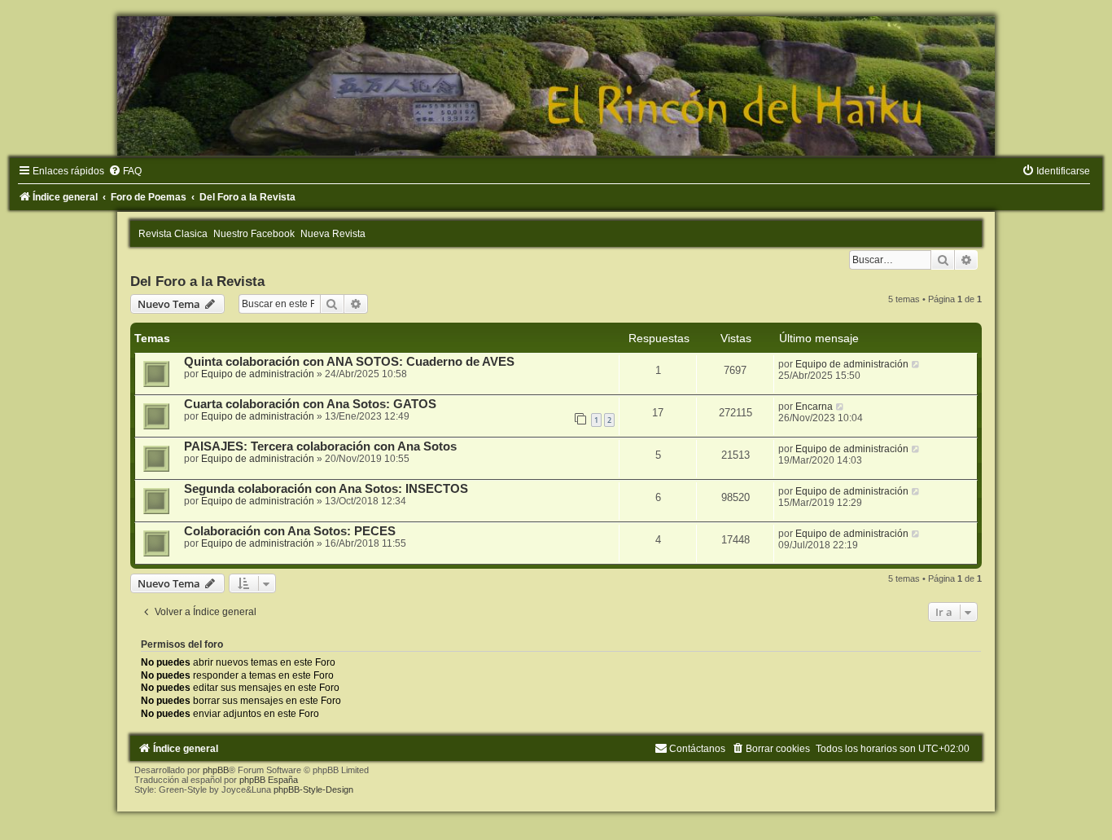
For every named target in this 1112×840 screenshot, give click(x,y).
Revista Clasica (173, 234)
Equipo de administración (257, 374)
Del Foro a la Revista (197, 281)
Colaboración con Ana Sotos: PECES (290, 531)
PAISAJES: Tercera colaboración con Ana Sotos (320, 446)
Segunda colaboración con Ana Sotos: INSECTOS (326, 488)
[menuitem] (125, 171)
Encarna (814, 406)
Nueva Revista (333, 234)
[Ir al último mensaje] (916, 364)
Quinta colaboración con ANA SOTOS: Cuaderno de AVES (349, 361)
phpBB (216, 770)
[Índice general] (556, 86)
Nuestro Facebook (254, 234)
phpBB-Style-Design (313, 789)
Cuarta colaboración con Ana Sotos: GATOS (310, 404)
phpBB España (268, 780)
